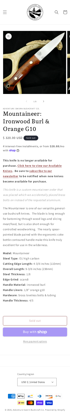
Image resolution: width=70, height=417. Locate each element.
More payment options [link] (35, 341)
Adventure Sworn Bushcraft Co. (29, 409)
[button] (5, 12)
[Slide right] (43, 101)
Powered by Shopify (55, 409)
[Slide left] (26, 101)
